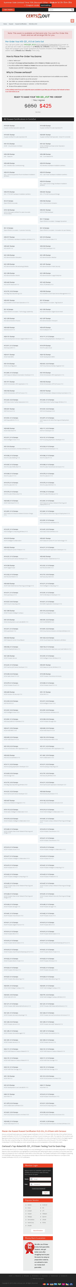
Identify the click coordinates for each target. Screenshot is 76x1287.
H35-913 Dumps (45, 172)
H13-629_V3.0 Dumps (11, 773)
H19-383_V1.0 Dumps (47, 683)
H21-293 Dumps (9, 318)
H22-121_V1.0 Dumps (47, 1049)
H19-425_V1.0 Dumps (11, 883)
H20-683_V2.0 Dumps (11, 737)
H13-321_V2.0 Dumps (47, 409)
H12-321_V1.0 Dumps (47, 565)
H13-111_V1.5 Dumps (47, 336)
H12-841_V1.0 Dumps (47, 501)
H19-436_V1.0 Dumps (47, 904)
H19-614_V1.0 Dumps (11, 931)
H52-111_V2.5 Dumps (47, 428)
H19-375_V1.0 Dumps (47, 483)
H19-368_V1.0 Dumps (47, 464)
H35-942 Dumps (45, 201)
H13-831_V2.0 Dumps (47, 629)
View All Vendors (38, 1230)
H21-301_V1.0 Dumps (11, 1040)
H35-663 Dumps (9, 583)
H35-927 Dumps (45, 391)
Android (44, 1205)
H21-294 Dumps (9, 255)
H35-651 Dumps (9, 409)
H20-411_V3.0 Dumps (11, 728)
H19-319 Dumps (9, 538)
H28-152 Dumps (45, 355)
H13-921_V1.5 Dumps (11, 418)
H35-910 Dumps (45, 163)
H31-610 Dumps (9, 620)
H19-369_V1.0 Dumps (11, 474)
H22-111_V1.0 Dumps (11, 1049)
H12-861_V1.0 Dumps (47, 511)
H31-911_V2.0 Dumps (47, 746)
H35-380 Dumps (45, 154)
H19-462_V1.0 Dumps (47, 913)
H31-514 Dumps (9, 364)
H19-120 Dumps (9, 210)
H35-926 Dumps (9, 391)
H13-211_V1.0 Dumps (47, 583)
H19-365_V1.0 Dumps (11, 455)
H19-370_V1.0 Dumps (47, 474)
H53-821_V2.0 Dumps (47, 364)
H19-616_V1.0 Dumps (11, 940)
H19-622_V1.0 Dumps (11, 959)
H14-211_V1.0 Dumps (47, 547)
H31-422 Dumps (45, 282)
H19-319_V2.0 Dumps (11, 819)
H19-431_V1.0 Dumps (47, 894)
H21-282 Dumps (9, 656)
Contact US (64, 1276)
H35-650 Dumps (9, 327)
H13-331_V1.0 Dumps (47, 593)
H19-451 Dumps (9, 135)
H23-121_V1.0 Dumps (11, 1067)
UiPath (44, 1219)
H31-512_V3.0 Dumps (47, 1076)
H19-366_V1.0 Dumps (47, 455)
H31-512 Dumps (9, 144)
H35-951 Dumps (9, 300)
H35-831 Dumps (45, 665)
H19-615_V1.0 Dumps (47, 931)
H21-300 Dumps (9, 611)
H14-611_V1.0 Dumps (47, 602)
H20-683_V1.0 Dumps (11, 501)
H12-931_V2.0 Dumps (47, 710)
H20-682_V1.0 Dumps (11, 1121)
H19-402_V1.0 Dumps (11, 829)
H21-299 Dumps (9, 264)
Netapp (30, 1217)
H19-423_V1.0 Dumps (47, 874)
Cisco (29, 1208)
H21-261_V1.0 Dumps (11, 1013)
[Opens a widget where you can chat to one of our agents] (68, 1283)
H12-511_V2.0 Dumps (47, 701)
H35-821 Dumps (45, 538)
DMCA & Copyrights (38, 1278)
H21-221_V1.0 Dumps (47, 1004)
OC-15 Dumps (44, 300)
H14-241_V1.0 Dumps (11, 665)
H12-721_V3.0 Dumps (47, 574)
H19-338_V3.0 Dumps (47, 719)
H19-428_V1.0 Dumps (11, 894)
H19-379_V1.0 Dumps (11, 683)
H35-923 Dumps (45, 246)
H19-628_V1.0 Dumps (47, 977)
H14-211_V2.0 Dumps (47, 782)
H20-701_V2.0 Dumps (47, 995)
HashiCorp (31, 1222)
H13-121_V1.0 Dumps (47, 437)
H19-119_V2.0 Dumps (11, 810)
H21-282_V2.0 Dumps (11, 1022)
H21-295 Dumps (45, 255)
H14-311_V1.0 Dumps (11, 593)
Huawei (11, 24)
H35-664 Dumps (45, 791)
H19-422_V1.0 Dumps (11, 874)
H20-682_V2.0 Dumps (47, 728)
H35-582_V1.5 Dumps (11, 647)
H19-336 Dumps (9, 565)
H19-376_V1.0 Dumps (11, 492)
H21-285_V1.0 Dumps (11, 1031)
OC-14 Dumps (44, 228)
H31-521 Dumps (45, 144)
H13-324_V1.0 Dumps (47, 446)
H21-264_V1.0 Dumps (47, 1013)
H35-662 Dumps (45, 556)
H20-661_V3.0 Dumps (11, 995)
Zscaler (30, 1225)
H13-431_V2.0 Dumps (47, 529)
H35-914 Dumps (45, 181)
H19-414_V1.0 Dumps (11, 847)
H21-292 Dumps (45, 309)
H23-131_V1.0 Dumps (47, 1067)
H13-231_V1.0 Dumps (11, 529)
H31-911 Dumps (9, 382)
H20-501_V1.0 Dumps (11, 986)
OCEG (44, 1222)
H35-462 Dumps (9, 282)
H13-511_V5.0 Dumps (47, 1103)
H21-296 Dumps (9, 273)
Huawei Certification (21, 24)
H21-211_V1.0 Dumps (11, 1004)
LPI (43, 1211)
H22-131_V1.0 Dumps (11, 1058)
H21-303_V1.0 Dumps (47, 1040)
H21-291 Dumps (45, 264)
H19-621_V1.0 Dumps (47, 950)
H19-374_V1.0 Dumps (11, 483)
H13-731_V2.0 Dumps (11, 291)
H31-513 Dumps (45, 237)
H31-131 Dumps (45, 692)
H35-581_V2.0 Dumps (47, 620)
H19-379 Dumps (45, 345)
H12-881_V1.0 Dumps (11, 373)
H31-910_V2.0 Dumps (11, 746)
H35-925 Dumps (45, 382)
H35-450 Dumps (9, 163)
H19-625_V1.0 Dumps (47, 968)
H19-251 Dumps (9, 126)
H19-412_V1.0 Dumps (47, 1094)
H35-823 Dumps (9, 638)
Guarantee (45, 1276)
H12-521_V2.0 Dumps (11, 710)
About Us (18, 1276)
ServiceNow (31, 1219)
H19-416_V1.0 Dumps (47, 847)
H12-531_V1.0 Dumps (47, 656)
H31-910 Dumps (45, 373)
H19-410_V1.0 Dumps (47, 829)
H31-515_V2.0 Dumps (47, 611)
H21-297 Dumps (45, 318)
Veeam (30, 1214)
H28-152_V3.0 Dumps (47, 737)
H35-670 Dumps (45, 327)
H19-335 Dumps (45, 674)
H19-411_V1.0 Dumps (47, 838)
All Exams (26, 1276)
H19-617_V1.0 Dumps (47, 940)
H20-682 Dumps (9, 428)
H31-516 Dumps (9, 446)
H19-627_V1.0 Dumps (11, 977)
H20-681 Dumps (45, 135)
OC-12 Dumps (8, 228)
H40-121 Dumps (9, 1094)
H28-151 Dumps (9, 336)
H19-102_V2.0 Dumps (47, 800)
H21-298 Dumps (45, 273)
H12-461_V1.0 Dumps (47, 400)
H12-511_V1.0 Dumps (11, 437)
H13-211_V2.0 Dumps (47, 764)
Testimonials (54, 1276)
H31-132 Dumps (9, 1076)
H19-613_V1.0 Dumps (47, 922)
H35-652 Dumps (9, 755)
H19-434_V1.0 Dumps (11, 904)
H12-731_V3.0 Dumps (47, 773)
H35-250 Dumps (9, 154)
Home (5, 24)
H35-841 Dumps (45, 192)
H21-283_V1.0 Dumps (47, 1022)
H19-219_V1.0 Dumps (47, 810)
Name (27, 1179)
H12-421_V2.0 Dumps (11, 400)
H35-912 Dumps (9, 172)
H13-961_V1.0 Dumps (11, 719)
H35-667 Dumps (9, 800)
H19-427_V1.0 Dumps (47, 883)
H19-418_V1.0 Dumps (47, 856)
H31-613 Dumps (9, 1085)
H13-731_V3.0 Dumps (11, 782)
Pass (26, 1184)
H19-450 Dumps (45, 126)
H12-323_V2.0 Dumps (11, 701)
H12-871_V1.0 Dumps (47, 418)
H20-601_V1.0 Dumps (47, 986)
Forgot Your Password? (38, 1188)
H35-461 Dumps (9, 246)
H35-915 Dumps (9, 192)
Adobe (29, 1205)
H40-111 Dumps (45, 1085)
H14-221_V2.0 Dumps (11, 791)
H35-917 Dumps (9, 237)
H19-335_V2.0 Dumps (47, 1112)
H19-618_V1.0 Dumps (11, 950)
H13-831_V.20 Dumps (47, 1121)
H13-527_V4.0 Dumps (11, 602)
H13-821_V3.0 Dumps (11, 1112)
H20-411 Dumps (9, 355)
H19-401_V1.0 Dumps (47, 819)
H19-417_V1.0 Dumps (11, 856)
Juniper (30, 1211)
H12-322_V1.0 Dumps (11, 574)
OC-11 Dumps (44, 219)
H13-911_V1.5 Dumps (11, 345)
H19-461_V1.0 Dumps (11, 913)
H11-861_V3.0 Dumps (47, 755)
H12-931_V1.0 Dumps (47, 520)
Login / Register (8, 9)
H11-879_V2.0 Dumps (11, 1103)
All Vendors (35, 1276)
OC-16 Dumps (8, 309)
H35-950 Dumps (45, 291)
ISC (43, 1208)
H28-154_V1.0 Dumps (47, 647)
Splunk (44, 1217)
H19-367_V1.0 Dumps (11, 464)
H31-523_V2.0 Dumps (47, 638)
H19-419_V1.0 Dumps (11, 865)
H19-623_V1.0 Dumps (47, 959)
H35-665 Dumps (9, 692)
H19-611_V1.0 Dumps (11, 922)
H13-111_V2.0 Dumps (11, 764)
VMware (44, 1214)
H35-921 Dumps (45, 210)
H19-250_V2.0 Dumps (11, 674)
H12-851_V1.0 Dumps (11, 511)
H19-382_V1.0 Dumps (47, 492)
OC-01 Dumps (8, 201)
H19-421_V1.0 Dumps (47, 865)
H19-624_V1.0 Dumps (11, 968)
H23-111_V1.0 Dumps (47, 1058)
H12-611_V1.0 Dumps (11, 629)
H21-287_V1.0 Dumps (47, 1031)
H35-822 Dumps (9, 547)
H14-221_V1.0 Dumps (11, 556)
